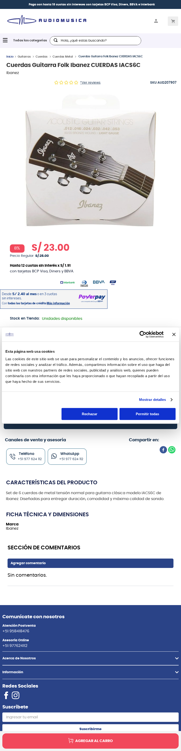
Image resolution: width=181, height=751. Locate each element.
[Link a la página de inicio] (10, 56)
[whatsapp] (172, 450)
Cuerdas (41, 56)
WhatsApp (69, 454)
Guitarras (24, 56)
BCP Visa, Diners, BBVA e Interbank (129, 4)
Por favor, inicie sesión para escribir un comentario (90, 563)
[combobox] (95, 40)
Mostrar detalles (152, 400)
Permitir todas (147, 414)
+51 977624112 (14, 646)
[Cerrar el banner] (174, 334)
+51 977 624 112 (71, 459)
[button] (90, 160)
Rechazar (89, 414)
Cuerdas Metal (63, 56)
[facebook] (163, 450)
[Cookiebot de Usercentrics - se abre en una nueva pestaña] (143, 334)
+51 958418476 (15, 631)
